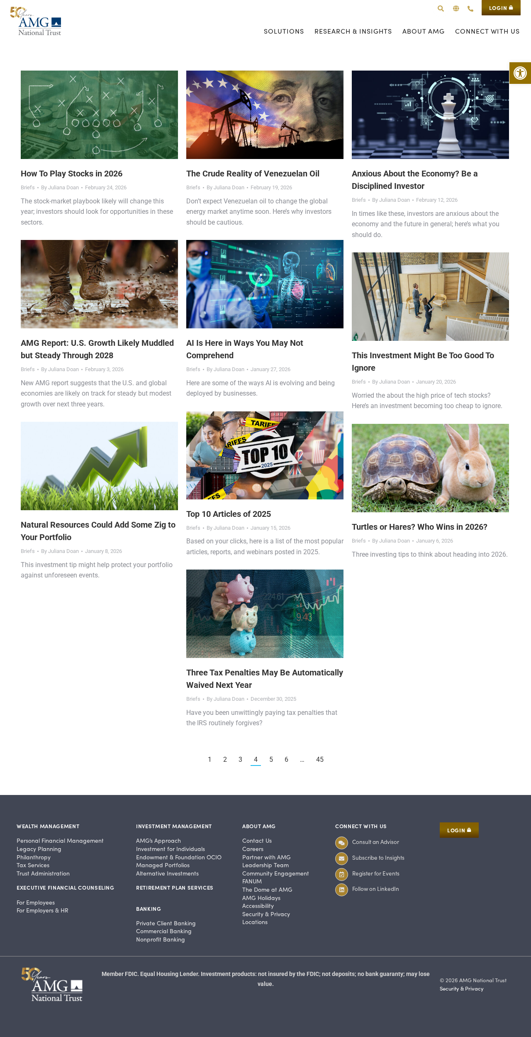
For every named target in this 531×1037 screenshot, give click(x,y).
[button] (456, 8)
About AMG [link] (259, 826)
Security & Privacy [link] (462, 988)
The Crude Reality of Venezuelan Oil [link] (252, 174)
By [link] (60, 187)
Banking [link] (148, 908)
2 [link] (225, 759)
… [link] (302, 759)
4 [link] (256, 759)
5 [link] (271, 759)
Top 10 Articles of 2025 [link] (228, 514)
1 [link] (210, 759)
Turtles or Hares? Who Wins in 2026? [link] (419, 527)
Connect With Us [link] (361, 826)
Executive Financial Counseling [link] (65, 887)
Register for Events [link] (375, 873)
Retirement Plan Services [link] (175, 887)
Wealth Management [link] (48, 826)
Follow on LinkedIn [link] (375, 889)
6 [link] (286, 759)
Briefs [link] (28, 187)
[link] (520, 73)
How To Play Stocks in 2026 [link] (71, 174)
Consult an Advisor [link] (375, 842)
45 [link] (320, 759)
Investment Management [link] (174, 826)
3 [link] (240, 759)
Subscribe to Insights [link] (378, 857)
